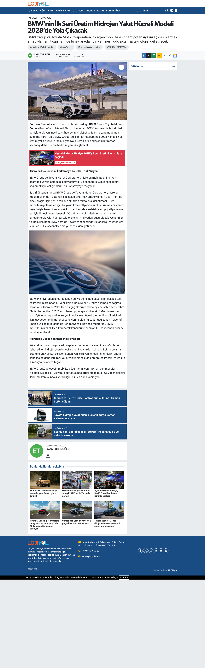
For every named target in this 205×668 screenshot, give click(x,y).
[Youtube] (161, 550)
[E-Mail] (48, 455)
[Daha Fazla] (159, 55)
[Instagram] (150, 550)
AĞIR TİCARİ (47, 10)
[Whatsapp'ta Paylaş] (153, 55)
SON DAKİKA (113, 10)
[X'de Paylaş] (148, 55)
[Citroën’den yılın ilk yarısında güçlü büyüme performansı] (77, 509)
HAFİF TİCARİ (63, 10)
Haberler (32, 18)
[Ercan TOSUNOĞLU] (36, 450)
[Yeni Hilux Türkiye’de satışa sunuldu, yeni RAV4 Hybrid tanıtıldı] (45, 479)
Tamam (124, 577)
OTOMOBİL (79, 10)
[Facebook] (140, 550)
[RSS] (166, 550)
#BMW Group (65, 47)
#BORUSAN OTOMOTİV (116, 47)
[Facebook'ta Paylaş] (144, 55)
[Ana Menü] (176, 11)
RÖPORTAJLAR (95, 10)
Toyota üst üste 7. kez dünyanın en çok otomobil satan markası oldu (107, 523)
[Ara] (167, 11)
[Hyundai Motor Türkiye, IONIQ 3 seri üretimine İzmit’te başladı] (109, 479)
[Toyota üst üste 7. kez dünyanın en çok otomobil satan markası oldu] (109, 509)
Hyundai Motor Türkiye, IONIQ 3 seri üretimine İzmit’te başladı (106, 493)
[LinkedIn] (156, 550)
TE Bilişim (172, 570)
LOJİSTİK (33, 10)
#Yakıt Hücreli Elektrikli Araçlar (41, 47)
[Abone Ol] (175, 55)
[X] (145, 550)
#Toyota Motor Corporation (89, 47)
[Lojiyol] (38, 4)
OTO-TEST (142, 10)
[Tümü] (173, 66)
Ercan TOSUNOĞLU (58, 449)
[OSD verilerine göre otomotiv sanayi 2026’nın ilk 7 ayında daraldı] (77, 479)
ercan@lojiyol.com (91, 556)
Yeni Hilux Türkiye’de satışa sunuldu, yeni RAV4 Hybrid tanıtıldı (43, 493)
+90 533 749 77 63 (90, 551)
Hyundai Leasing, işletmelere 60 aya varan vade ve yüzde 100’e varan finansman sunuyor (44, 524)
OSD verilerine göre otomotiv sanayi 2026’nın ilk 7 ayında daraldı (76, 493)
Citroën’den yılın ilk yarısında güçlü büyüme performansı (76, 522)
